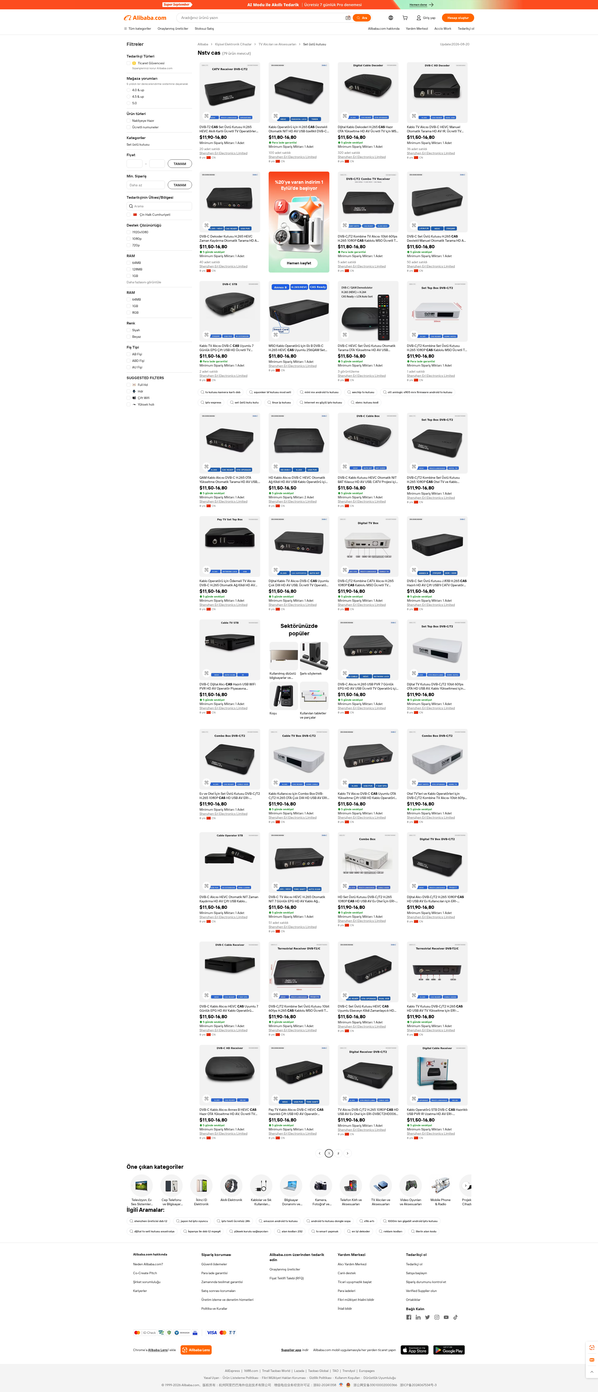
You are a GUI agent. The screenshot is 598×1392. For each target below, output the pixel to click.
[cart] (405, 18)
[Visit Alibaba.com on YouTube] (446, 1317)
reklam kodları (393, 1231)
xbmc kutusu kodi (367, 402)
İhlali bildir (345, 1308)
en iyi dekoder (361, 1231)
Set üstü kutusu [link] (314, 44)
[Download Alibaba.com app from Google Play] (449, 1350)
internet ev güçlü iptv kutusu (323, 402)
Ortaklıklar (413, 1300)
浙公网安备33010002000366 (375, 1385)
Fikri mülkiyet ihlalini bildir (356, 1300)
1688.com (251, 1371)
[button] (348, 18)
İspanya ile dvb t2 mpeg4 (204, 1231)
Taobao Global (318, 1371)
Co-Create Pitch (145, 1273)
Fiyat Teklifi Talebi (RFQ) (287, 1278)
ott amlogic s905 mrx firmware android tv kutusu (420, 392)
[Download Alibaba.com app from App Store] (415, 1350)
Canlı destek (347, 1273)
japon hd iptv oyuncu (194, 1221)
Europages (367, 1371)
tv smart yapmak (327, 1231)
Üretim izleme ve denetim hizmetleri (227, 1300)
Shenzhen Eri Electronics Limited (223, 153)
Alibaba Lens (158, 1350)
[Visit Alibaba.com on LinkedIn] (418, 1317)
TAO (335, 1371)
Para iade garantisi (214, 1273)
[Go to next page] (347, 1153)
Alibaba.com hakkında (150, 1254)
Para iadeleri (346, 1291)
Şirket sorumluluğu (146, 1282)
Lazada (299, 1371)
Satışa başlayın (416, 1273)
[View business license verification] (341, 1385)
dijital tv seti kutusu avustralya (154, 1231)
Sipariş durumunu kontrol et (426, 1282)
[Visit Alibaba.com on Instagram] (437, 1317)
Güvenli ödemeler (214, 1264)
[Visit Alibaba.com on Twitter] (427, 1317)
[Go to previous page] (319, 1153)
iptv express (213, 402)
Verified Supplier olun (421, 1291)
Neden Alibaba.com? (148, 1264)
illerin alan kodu (426, 1231)
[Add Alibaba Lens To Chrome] (196, 1350)
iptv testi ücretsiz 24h (235, 1221)
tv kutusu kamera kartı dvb (222, 392)
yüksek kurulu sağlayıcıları (251, 1231)
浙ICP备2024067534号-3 (418, 1385)
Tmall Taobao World (276, 1371)
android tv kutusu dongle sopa (331, 1221)
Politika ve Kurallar (214, 1308)
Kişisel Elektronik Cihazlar (233, 44)
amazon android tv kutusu (280, 1221)
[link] (592, 1348)
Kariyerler (140, 1291)
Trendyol (348, 1371)
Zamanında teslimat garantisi (222, 1282)
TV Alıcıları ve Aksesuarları (277, 44)
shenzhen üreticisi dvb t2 (150, 1221)
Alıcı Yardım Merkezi (352, 1264)
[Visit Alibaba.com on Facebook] (409, 1317)
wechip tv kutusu (363, 392)
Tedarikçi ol (414, 1264)
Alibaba (203, 44)
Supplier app (291, 1350)
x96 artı (369, 1221)
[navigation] (159, 599)
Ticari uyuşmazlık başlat (355, 1282)
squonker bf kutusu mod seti (272, 392)
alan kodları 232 (292, 1231)
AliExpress (232, 1371)
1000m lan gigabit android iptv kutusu (413, 1221)
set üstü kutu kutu (247, 402)
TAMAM (180, 164)
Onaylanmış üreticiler (285, 1269)
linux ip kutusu (281, 402)
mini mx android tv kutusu (321, 392)
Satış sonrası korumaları (218, 1291)
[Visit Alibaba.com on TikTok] (455, 1317)
